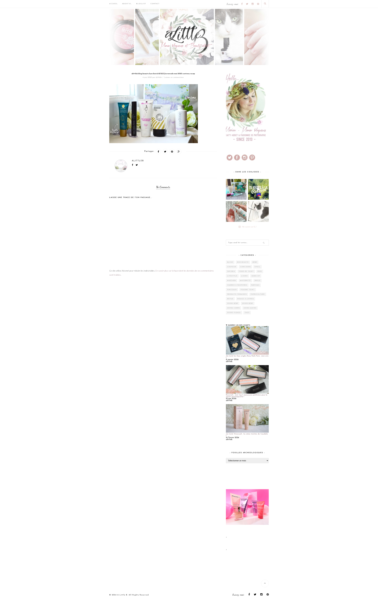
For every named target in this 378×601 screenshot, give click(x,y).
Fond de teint (246, 271)
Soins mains (250, 308)
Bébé (255, 262)
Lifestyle (232, 276)
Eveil (257, 266)
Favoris (231, 271)
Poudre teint (248, 289)
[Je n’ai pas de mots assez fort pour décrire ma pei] (258, 211)
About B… (127, 4)
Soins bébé (232, 303)
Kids (260, 271)
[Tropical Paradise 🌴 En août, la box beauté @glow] (236, 189)
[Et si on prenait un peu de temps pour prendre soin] (236, 211)
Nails (257, 280)
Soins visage (234, 312)
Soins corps (233, 308)
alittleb (159, 77)
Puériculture (258, 294)
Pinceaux (232, 289)
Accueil (113, 4)
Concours (245, 266)
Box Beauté (243, 262)
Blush (230, 262)
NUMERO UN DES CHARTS (239, 325)
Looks (244, 276)
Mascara (231, 280)
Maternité (245, 280)
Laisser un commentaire (174, 77)
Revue (230, 299)
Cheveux (231, 266)
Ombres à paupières (237, 285)
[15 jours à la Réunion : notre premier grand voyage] (258, 189)
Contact (154, 4)
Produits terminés (237, 294)
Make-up (256, 276)
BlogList (141, 4)
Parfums (255, 285)
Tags (247, 312)
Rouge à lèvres (245, 299)
